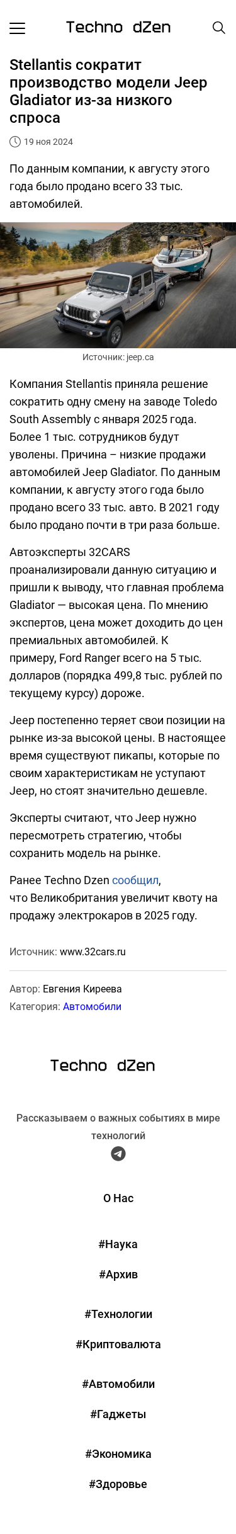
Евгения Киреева (82, 989)
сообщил (135, 880)
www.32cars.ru (93, 952)
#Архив (118, 1274)
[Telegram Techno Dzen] (118, 1156)
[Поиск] (219, 27)
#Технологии (118, 1314)
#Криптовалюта (118, 1344)
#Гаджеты (118, 1414)
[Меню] (17, 28)
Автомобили (92, 1007)
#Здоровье (118, 1484)
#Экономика (118, 1453)
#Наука (118, 1244)
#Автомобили (118, 1383)
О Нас (118, 1198)
